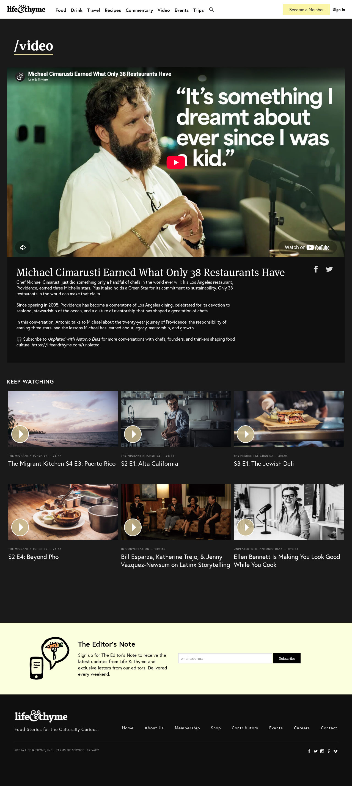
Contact (329, 727)
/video (33, 45)
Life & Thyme (41, 716)
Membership (187, 727)
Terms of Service (70, 750)
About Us (154, 727)
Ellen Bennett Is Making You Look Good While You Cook (287, 560)
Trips (198, 10)
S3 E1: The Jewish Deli (264, 463)
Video (164, 10)
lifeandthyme (26, 15)
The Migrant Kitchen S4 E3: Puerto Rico (62, 463)
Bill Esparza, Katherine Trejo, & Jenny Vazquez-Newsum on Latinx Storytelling (175, 560)
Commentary (139, 10)
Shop (216, 727)
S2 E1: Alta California (149, 463)
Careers (302, 727)
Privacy (93, 750)
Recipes (113, 10)
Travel (93, 10)
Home (128, 727)
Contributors (245, 727)
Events (182, 10)
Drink (76, 10)
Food (61, 10)
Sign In (339, 9)
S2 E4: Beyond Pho (33, 556)
